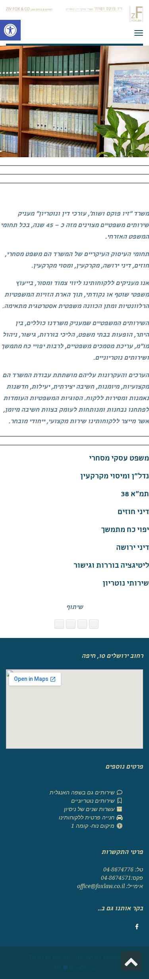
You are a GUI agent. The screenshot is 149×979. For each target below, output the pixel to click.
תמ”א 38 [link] (135, 495)
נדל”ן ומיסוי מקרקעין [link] (114, 477)
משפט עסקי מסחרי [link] (119, 459)
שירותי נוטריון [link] (126, 584)
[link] (10, 30)
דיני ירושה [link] (132, 548)
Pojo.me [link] (61, 957)
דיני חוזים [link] (133, 513)
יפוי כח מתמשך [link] (125, 530)
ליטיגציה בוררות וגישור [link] (111, 566)
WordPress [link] (82, 968)
